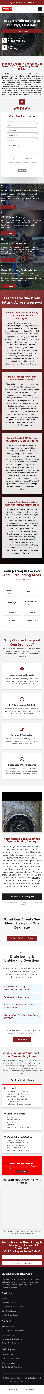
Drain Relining (7, 1355)
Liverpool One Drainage (17, 1274)
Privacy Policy (13, 1390)
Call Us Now (22, 1039)
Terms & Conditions (28, 1390)
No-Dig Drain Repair (10, 1315)
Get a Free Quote (22, 31)
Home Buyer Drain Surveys (12, 1339)
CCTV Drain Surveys (10, 1311)
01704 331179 (29, 2)
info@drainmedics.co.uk (23, 1263)
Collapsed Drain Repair (11, 1359)
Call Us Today (22, 1171)
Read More (9, 207)
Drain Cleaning (8, 1335)
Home (4, 1298)
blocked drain (34, 74)
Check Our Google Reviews (23, 938)
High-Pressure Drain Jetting (13, 1331)
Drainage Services (9, 1303)
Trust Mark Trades (29, 1381)
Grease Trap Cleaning (10, 1343)
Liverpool (31, 846)
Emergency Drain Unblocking (13, 1307)
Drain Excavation (8, 1363)
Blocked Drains (8, 1327)
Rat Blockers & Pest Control (13, 1367)
